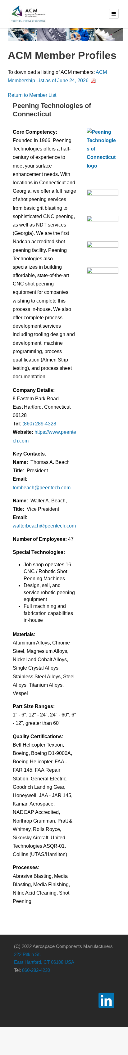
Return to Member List (32, 95)
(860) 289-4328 (39, 423)
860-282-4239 (36, 970)
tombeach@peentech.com (42, 487)
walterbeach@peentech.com (44, 525)
